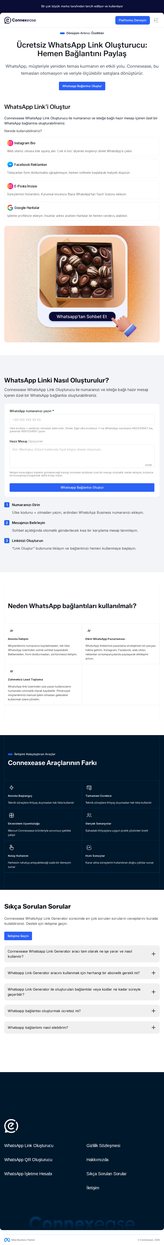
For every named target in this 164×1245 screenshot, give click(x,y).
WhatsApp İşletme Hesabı (28, 1173)
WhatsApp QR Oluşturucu (28, 1159)
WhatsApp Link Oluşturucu (28, 1145)
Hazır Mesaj (26, 441)
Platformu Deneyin (132, 20)
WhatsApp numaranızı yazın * (32, 411)
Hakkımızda (97, 1159)
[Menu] (156, 20)
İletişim (92, 1187)
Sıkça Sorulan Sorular (106, 1173)
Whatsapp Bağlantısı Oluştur (82, 487)
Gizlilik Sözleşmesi (103, 1145)
